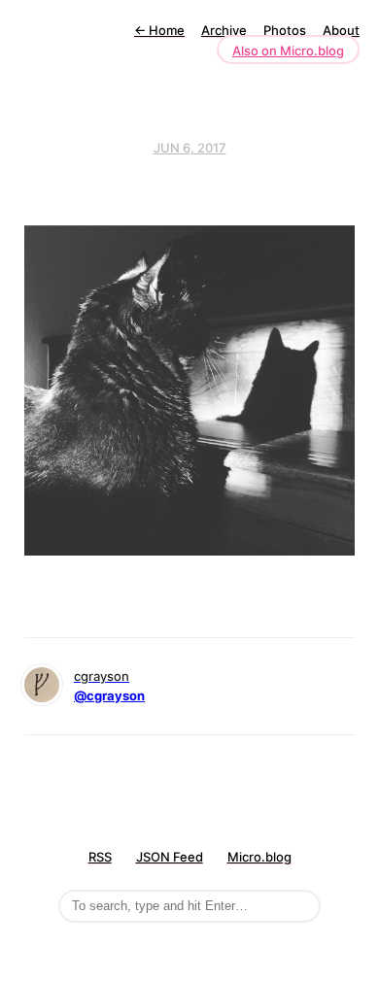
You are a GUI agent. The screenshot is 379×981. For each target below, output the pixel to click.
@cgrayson (109, 695)
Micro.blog (259, 856)
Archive (224, 30)
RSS (100, 856)
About (341, 30)
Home (159, 30)
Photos (284, 30)
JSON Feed (169, 856)
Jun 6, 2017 (190, 147)
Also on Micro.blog (288, 50)
